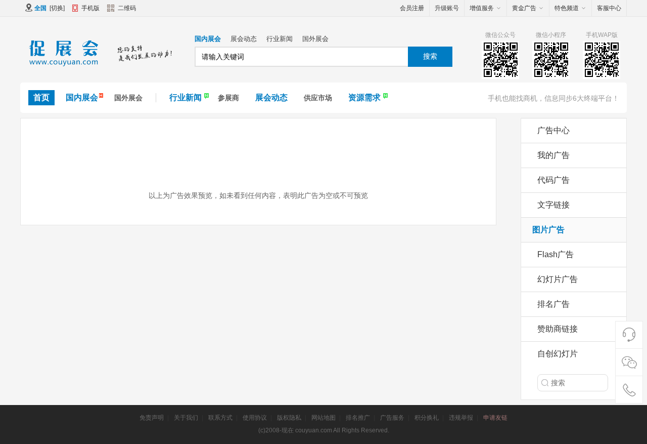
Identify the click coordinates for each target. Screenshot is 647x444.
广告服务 (392, 417)
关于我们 (186, 417)
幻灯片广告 (557, 279)
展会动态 (243, 39)
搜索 (430, 56)
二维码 (127, 8)
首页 (41, 97)
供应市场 (318, 98)
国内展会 (208, 39)
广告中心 (553, 130)
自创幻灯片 (557, 353)
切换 (57, 8)
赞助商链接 (557, 329)
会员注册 (412, 8)
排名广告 (553, 304)
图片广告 (548, 229)
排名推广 (358, 417)
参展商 (228, 98)
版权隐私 (289, 417)
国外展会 (315, 39)
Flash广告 (555, 254)
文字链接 (553, 204)
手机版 (90, 8)
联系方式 (220, 417)
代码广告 (553, 180)
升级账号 (447, 8)
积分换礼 (426, 417)
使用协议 (255, 417)
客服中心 (609, 8)
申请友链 (495, 417)
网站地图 (323, 417)
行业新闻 (279, 39)
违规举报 (461, 417)
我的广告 (553, 155)
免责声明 (152, 417)
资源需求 (364, 97)
